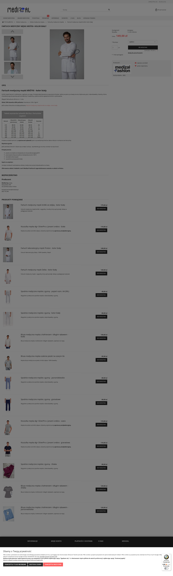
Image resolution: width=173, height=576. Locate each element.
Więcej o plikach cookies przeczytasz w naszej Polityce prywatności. (23, 560)
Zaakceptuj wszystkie (53, 564)
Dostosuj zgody (35, 564)
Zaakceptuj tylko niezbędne (15, 564)
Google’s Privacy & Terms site (48, 556)
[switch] (166, 568)
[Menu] (170, 555)
